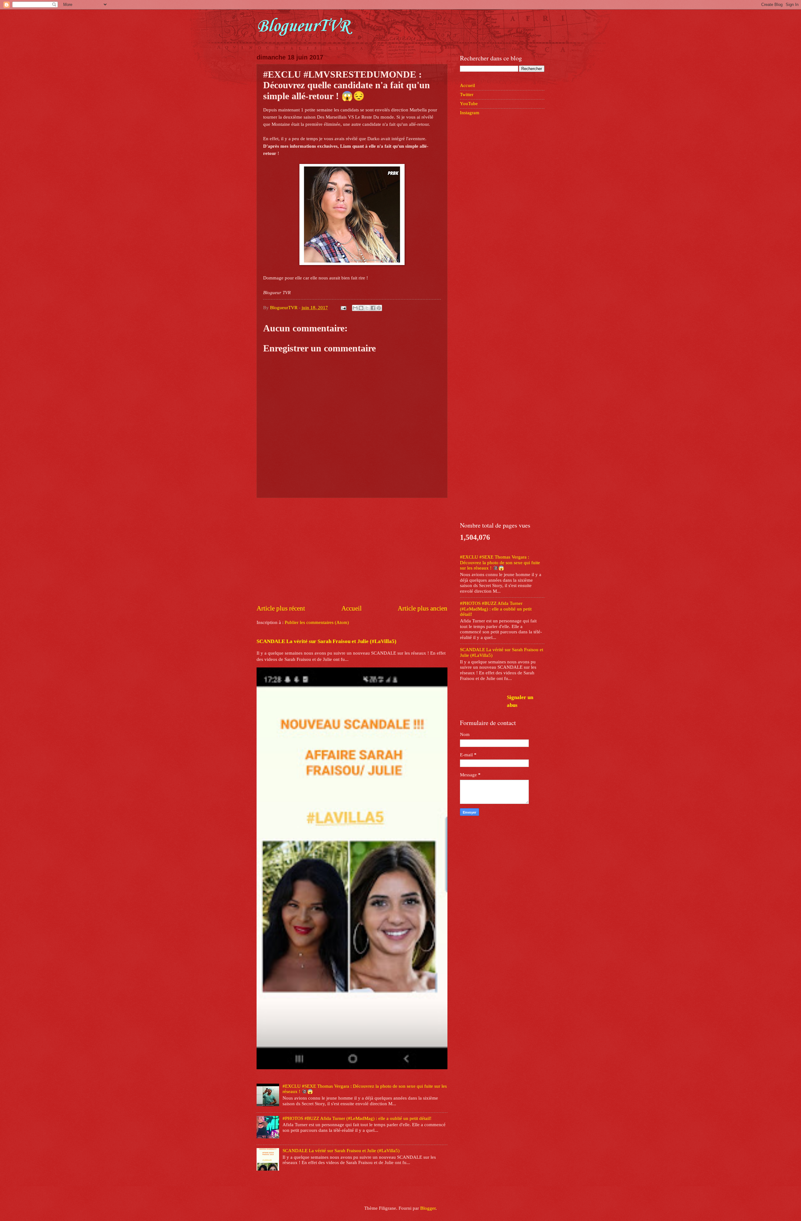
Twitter (466, 94)
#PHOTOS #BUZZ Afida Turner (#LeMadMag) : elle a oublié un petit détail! (357, 1118)
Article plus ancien (422, 608)
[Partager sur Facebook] (373, 308)
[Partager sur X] (367, 308)
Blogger (428, 1208)
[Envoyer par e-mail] (355, 308)
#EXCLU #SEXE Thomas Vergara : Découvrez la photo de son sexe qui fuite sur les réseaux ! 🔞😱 (500, 562)
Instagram (469, 112)
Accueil (351, 608)
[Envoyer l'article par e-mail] (342, 307)
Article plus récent (281, 608)
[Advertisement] (352, 551)
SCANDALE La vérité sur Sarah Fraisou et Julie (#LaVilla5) (326, 641)
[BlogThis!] (361, 308)
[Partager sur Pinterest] (379, 308)
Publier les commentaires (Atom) (317, 622)
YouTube (469, 103)
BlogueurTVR (303, 26)
